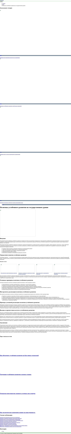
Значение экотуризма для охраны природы (8, 423)
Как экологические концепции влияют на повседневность (17, 412)
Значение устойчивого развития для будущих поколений (10, 106)
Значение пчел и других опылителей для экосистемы (10, 154)
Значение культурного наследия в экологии (8, 421)
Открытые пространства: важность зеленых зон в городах (17, 393)
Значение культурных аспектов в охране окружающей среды (11, 202)
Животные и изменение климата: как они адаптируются (10, 426)
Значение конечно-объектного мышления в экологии (10, 422)
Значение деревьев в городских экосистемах (8, 424)
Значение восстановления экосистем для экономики (10, 57)
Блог (1, 55)
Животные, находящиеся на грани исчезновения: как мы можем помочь (13, 425)
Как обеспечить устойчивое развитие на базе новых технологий (19, 355)
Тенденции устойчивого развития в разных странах (15, 374)
